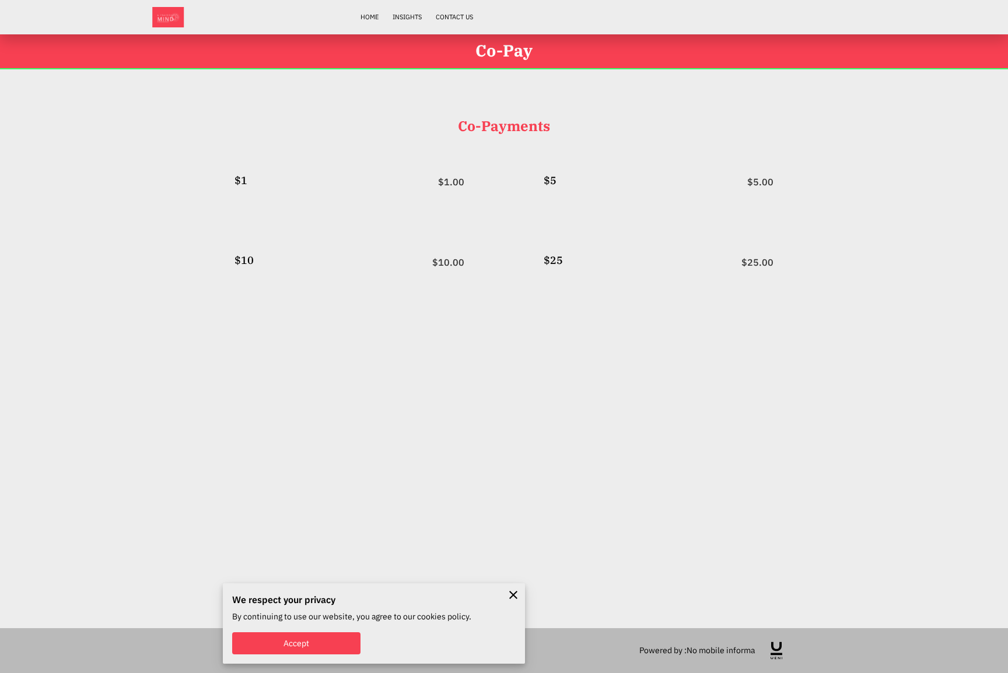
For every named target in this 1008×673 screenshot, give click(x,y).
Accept (297, 643)
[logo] (776, 651)
